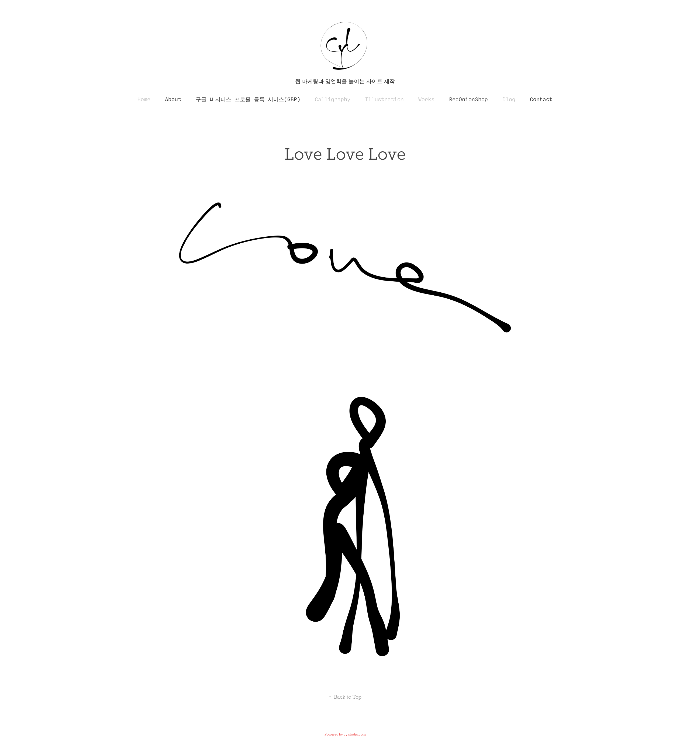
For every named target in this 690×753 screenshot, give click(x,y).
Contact (541, 99)
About (173, 99)
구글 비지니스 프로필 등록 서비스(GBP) (248, 99)
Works (426, 99)
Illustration (384, 99)
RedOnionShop (468, 99)
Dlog (508, 99)
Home (143, 99)
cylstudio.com (355, 734)
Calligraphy (332, 99)
